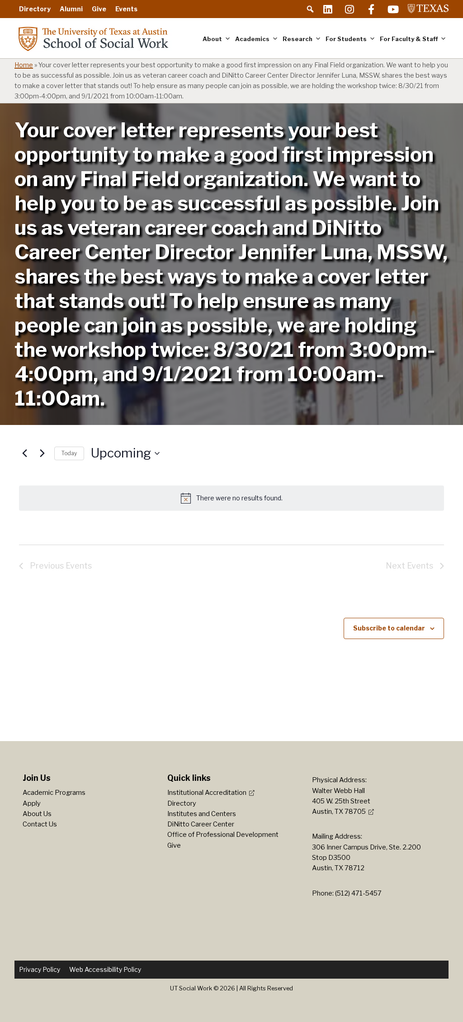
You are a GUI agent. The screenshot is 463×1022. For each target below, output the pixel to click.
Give (99, 9)
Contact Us (40, 824)
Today (69, 453)
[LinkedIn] (328, 9)
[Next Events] (42, 453)
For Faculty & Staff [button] (409, 38)
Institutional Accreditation (206, 793)
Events (126, 9)
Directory (35, 9)
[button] (310, 9)
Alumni (71, 9)
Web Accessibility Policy (105, 969)
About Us (37, 814)
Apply (32, 803)
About (212, 38)
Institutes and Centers (201, 814)
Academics (252, 38)
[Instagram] (349, 9)
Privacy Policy (39, 969)
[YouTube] (393, 9)
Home (23, 65)
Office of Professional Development (223, 835)
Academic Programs (54, 793)
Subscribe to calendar (389, 628)
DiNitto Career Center (200, 824)
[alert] (231, 498)
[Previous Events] (24, 453)
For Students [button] (346, 38)
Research (297, 38)
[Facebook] (371, 9)
